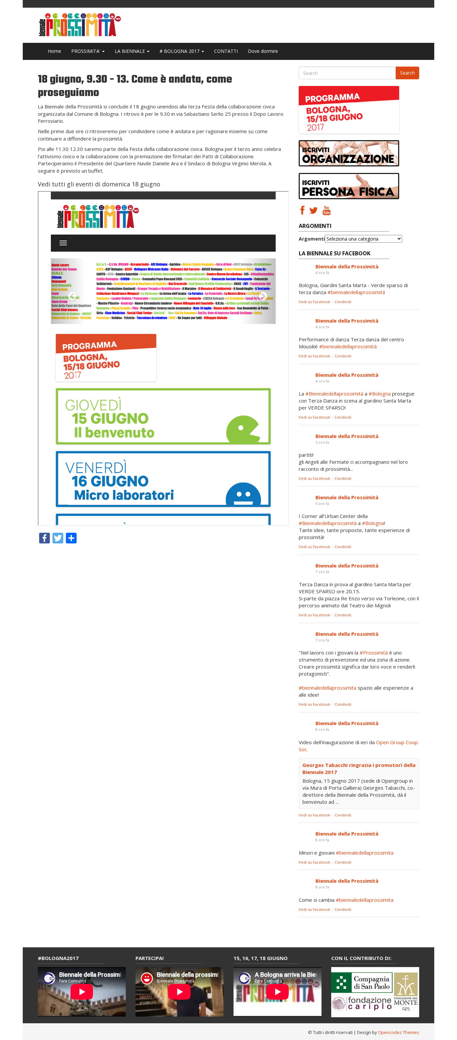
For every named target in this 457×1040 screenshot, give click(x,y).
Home (54, 51)
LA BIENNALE (130, 51)
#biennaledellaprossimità (348, 346)
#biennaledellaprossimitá (356, 292)
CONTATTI (226, 51)
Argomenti (312, 239)
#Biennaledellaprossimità (334, 393)
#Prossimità (374, 652)
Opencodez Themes (398, 1032)
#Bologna (380, 393)
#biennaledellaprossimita (327, 687)
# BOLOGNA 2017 (180, 51)
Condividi (343, 301)
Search (407, 73)
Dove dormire (263, 51)
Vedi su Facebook (314, 301)
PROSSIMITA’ (86, 51)
